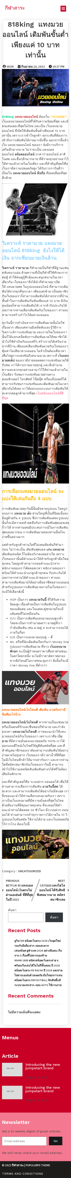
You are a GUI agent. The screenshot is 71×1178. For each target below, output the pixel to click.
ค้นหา (12, 910)
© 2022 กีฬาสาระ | (14, 1165)
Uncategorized (29, 871)
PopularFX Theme (38, 1165)
